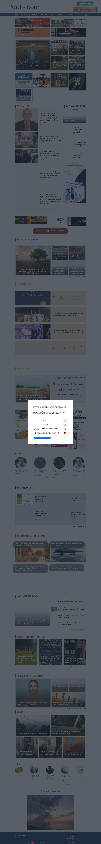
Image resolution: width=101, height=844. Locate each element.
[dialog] (50, 422)
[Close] (71, 402)
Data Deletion (43, 441)
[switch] (65, 421)
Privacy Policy (57, 441)
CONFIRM (42, 437)
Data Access (50, 441)
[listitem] (50, 418)
